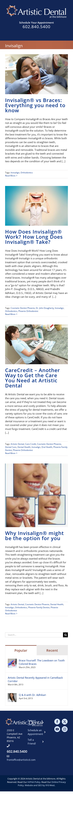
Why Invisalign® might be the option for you (34, 536)
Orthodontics (27, 172)
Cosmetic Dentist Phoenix (23, 308)
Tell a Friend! (32, 741)
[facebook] (57, 722)
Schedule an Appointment (35, 732)
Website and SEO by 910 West (40, 785)
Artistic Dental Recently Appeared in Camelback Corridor (35, 679)
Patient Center (32, 722)
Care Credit (30, 444)
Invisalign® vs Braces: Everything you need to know (35, 105)
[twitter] (65, 722)
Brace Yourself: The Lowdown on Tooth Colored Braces (42, 662)
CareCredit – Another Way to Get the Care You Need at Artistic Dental (32, 378)
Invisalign (15, 172)
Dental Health (24, 447)
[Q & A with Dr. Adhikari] (12, 695)
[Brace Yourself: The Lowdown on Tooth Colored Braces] (12, 660)
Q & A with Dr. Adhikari (32, 695)
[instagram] (65, 729)
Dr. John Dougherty (45, 308)
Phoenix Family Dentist (39, 607)
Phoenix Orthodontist (28, 311)
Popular (20, 650)
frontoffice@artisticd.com (21, 759)
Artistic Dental (17, 444)
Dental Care (10, 447)
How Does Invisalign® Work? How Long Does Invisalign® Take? (34, 236)
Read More (10, 175)
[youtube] (57, 729)
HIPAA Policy (34, 782)
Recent (52, 650)
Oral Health (46, 447)
